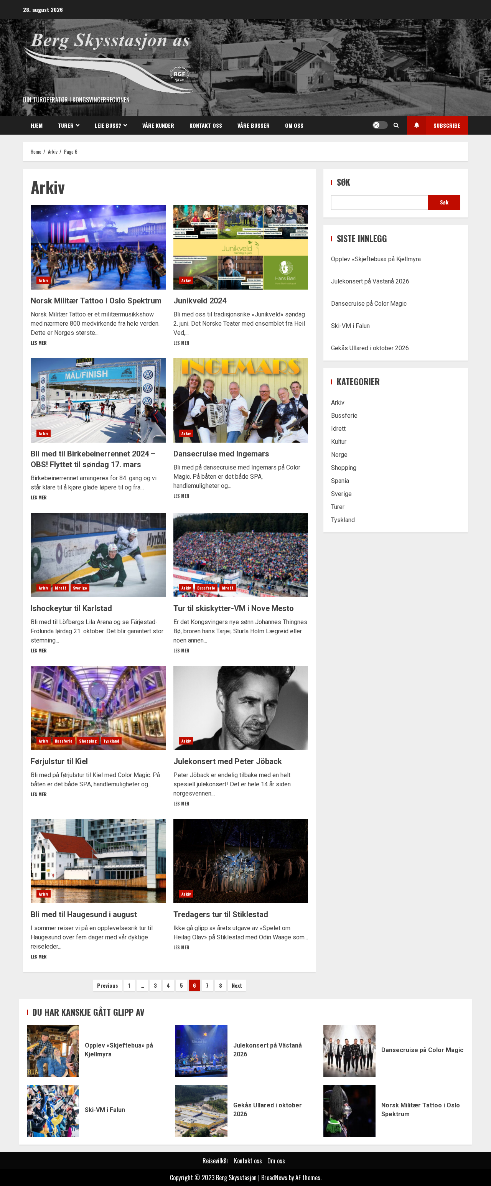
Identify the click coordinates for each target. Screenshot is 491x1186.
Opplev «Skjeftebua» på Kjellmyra (376, 259)
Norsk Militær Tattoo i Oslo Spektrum (98, 247)
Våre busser (253, 125)
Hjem (37, 125)
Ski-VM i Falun (350, 325)
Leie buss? (108, 125)
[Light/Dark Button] (380, 125)
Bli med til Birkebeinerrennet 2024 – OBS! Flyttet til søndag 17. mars (98, 400)
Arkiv (43, 280)
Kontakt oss (205, 125)
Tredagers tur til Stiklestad (240, 861)
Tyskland (111, 741)
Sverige (80, 588)
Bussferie (206, 588)
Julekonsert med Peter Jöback (240, 708)
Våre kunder (158, 125)
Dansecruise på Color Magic (369, 303)
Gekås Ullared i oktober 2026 (370, 348)
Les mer (39, 342)
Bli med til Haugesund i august (98, 861)
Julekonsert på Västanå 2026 (370, 281)
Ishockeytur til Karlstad (98, 555)
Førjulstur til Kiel (98, 708)
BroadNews (274, 1177)
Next (237, 985)
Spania (340, 480)
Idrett (61, 588)
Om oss (294, 125)
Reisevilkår (216, 1160)
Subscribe (446, 125)
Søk (343, 182)
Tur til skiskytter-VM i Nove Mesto (240, 555)
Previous (107, 985)
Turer (66, 125)
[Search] (396, 125)
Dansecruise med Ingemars (240, 400)
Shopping (88, 741)
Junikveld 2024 (240, 247)
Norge (339, 454)
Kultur (338, 441)
